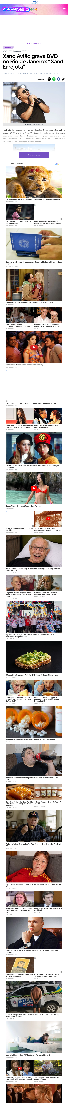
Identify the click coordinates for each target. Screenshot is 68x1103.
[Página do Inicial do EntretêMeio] (16, 9)
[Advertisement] (34, 27)
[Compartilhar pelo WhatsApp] (54, 79)
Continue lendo (34, 155)
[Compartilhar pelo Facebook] (58, 79)
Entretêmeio (37, 43)
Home (29, 43)
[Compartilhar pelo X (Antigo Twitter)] (49, 79)
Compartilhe (41, 79)
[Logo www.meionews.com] (34, 2)
